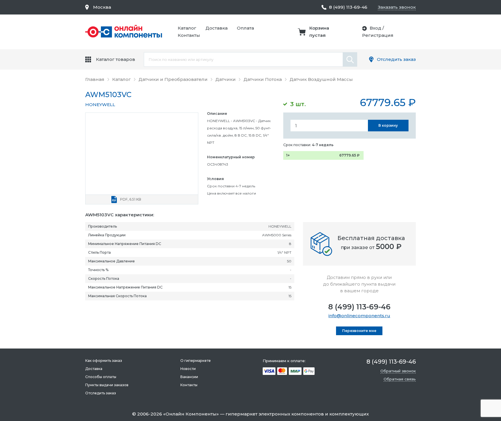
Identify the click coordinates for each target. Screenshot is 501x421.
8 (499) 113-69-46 (359, 306)
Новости (188, 368)
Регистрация (377, 35)
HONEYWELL (100, 104)
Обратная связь (400, 379)
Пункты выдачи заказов (106, 385)
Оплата (245, 28)
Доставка (217, 28)
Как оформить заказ (103, 360)
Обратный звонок (398, 371)
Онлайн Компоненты (191, 414)
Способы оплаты (100, 377)
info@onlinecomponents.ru (359, 315)
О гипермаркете (195, 360)
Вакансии (189, 377)
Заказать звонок (397, 7)
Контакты (189, 35)
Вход (375, 28)
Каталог (187, 28)
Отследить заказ (396, 59)
